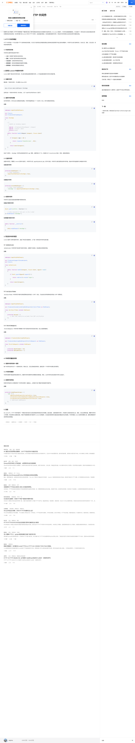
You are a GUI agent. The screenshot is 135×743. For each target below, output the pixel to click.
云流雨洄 (6, 508)
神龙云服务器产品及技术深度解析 (110, 73)
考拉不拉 (6, 449)
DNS (103, 100)
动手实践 (34, 6)
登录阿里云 (23, 25)
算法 (18, 520)
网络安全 (22, 508)
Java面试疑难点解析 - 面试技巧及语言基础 (112, 57)
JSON (18, 497)
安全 (10, 520)
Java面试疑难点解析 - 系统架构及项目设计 (112, 63)
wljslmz (11, 740)
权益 (30, 2)
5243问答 (31, 740)
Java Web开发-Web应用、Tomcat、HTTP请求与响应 (115, 51)
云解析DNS (13, 422)
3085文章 (24, 740)
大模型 (16, 2)
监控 (14, 449)
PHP (30, 422)
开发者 (35, 422)
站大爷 (5, 461)
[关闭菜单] (2, 2)
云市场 (38, 2)
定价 (34, 2)
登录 (132, 2)
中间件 (25, 422)
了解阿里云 (51, 2)
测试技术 (14, 532)
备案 (118, 2)
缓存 (11, 449)
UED (18, 485)
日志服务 (20, 422)
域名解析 (12, 508)
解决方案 (25, 2)
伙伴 (42, 2)
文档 (115, 2)
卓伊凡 (5, 556)
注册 (126, 2)
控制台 (122, 2)
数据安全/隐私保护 (21, 556)
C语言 (18, 532)
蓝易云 (5, 473)
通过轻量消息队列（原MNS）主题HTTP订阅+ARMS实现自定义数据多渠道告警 (116, 90)
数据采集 (14, 497)
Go (21, 497)
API (14, 473)
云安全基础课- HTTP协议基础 (109, 54)
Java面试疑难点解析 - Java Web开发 (111, 60)
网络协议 (11, 473)
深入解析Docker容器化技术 (108, 48)
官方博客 (39, 6)
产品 (20, 2)
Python (18, 473)
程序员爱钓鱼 (7, 497)
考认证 (43, 6)
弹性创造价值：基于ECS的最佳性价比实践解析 (113, 76)
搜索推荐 (18, 449)
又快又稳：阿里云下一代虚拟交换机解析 (111, 79)
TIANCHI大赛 (49, 6)
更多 (130, 44)
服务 (46, 2)
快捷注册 (10, 25)
